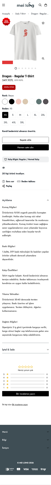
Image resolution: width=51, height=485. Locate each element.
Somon (18, 101)
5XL (22, 122)
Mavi (32, 101)
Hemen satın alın (25, 147)
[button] (46, 5)
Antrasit (45, 101)
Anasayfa (6, 13)
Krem (25, 101)
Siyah (11, 101)
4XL (14, 122)
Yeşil (39, 101)
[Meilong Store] (25, 5)
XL (35, 115)
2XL (43, 115)
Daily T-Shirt (20, 13)
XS (5, 115)
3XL (5, 122)
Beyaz (5, 101)
